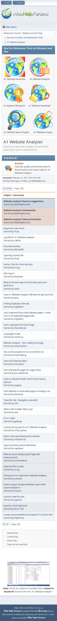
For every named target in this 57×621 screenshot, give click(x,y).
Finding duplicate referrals (16, 303)
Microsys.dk (32, 614)
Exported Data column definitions (20, 445)
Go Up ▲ (39, 608)
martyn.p (18, 337)
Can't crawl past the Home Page (19, 324)
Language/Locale (12, 333)
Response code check (14, 228)
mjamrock (19, 517)
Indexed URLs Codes (14, 466)
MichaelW (19, 249)
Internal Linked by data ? (16, 360)
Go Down (7, 188)
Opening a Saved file (13, 255)
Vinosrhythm (20, 346)
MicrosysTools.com (9, 614)
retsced (18, 478)
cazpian (17, 385)
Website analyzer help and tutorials (22, 219)
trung (17, 267)
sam (16, 403)
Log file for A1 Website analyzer (19, 237)
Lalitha (17, 240)
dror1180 (19, 508)
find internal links (12, 246)
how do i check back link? (15, 505)
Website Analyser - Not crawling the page (24, 342)
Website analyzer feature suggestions (24, 201)
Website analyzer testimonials (20, 210)
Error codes (9, 418)
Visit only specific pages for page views (22, 369)
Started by (18, 195)
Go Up (5, 524)
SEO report (9, 273)
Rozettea (18, 276)
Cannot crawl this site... (15, 496)
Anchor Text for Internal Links (18, 264)
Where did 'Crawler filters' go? (18, 409)
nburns (17, 490)
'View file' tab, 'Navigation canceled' (21, 400)
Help (16, 608)
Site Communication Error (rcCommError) (24, 351)
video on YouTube (28, 588)
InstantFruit (20, 439)
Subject (7, 195)
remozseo (19, 364)
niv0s (16, 288)
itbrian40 (18, 394)
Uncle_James (20, 430)
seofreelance (20, 460)
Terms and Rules (26, 608)
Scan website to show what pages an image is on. (27, 391)
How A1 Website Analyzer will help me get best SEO (28, 294)
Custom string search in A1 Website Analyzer (25, 427)
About (50, 611)
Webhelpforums (38, 181)
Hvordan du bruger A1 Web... (15, 181)
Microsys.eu (22, 614)
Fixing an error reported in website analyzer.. (26, 475)
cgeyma (18, 499)
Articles (19, 163)
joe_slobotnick (21, 373)
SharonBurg (20, 355)
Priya (16, 231)
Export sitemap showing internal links (22, 436)
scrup (17, 469)
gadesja (18, 421)
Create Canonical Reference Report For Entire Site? (28, 514)
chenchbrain (20, 328)
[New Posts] (8, 168)
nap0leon (18, 448)
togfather (19, 306)
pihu (16, 297)
